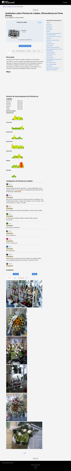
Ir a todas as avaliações (25, 45)
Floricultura (9, 6)
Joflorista (48, 22)
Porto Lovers (48, 24)
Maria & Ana (48, 38)
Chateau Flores (49, 55)
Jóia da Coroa (49, 29)
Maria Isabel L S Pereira (51, 62)
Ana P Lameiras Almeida (51, 64)
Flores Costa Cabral (50, 52)
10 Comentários (39, 22)
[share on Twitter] (35, 10)
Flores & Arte (49, 41)
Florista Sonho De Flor (50, 53)
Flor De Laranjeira (50, 57)
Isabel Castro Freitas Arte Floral (52, 67)
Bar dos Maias (49, 27)
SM (35, 468)
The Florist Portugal (50, 43)
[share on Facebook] (34, 10)
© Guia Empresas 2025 (7, 462)
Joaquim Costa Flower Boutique (52, 40)
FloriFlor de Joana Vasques (51, 69)
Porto (12, 6)
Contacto (65, 2)
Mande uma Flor (49, 45)
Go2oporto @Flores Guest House (53, 47)
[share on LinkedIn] (37, 10)
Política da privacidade (35, 464)
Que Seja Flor (49, 26)
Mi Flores (48, 31)
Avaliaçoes (4, 6)
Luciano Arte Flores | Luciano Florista (53, 36)
